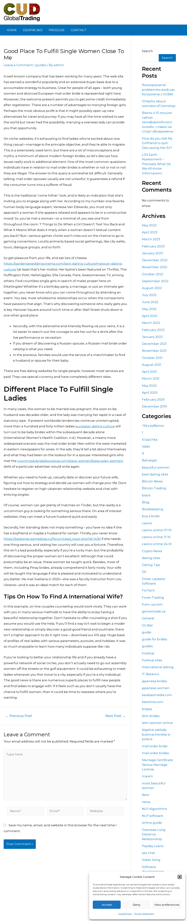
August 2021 (151, 365)
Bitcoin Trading (154, 488)
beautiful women (155, 467)
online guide (152, 822)
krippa (147, 709)
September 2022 (155, 281)
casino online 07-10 (156, 530)
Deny (136, 904)
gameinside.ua (153, 611)
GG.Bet (147, 625)
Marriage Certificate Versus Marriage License (157, 764)
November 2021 (154, 350)
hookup (148, 653)
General (148, 618)
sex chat (148, 853)
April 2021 (149, 371)
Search (147, 51)
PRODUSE (57, 30)
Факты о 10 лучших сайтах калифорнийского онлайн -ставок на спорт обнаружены (157, 122)
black (146, 495)
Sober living (151, 860)
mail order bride (154, 746)
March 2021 (150, 378)
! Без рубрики (153, 425)
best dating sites (155, 474)
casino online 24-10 (157, 544)
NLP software (152, 816)
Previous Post (18, 716)
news (146, 802)
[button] (180, 877)
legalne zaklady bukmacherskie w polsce (156, 734)
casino (147, 523)
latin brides (151, 716)
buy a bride (151, 516)
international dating (157, 667)
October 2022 (152, 274)
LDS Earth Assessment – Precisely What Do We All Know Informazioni (156, 164)
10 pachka (149, 439)
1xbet (146, 446)
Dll (144, 572)
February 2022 (153, 330)
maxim (147, 776)
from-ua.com (152, 604)
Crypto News (152, 551)
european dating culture (95, 426)
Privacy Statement (144, 913)
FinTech (148, 590)
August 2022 (152, 288)
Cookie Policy (125, 913)
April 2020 (150, 392)
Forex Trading (153, 597)
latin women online (157, 723)
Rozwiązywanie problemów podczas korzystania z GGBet (158, 89)
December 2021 (154, 344)
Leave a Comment (18, 65)
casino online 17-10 (156, 537)
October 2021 (152, 358)
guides (40, 65)
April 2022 (149, 316)
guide (146, 632)
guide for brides (154, 639)
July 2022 (149, 295)
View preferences (167, 904)
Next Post (115, 716)
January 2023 (152, 253)
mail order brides (155, 753)
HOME (12, 30)
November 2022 (154, 267)
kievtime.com (152, 702)
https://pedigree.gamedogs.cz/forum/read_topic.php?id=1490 (52, 539)
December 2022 (154, 260)
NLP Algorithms (154, 809)
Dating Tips (151, 565)
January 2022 (152, 337)
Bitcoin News (152, 481)
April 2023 (149, 232)
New (145, 795)
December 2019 (154, 406)
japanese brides (154, 681)
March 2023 (151, 239)
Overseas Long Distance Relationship (153, 834)
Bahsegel (149, 460)
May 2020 (149, 385)
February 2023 (153, 246)
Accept (107, 904)
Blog (145, 502)
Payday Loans (152, 846)
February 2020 (153, 399)
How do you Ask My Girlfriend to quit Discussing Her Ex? (157, 143)
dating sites (151, 558)
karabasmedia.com (157, 695)
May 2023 (149, 225)
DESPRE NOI (33, 30)
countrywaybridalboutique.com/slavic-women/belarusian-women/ (70, 461)
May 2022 (149, 309)
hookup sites (152, 660)
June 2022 (150, 302)
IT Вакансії (150, 674)
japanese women (155, 688)
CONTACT (79, 30)
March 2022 (151, 323)
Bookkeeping (152, 509)
